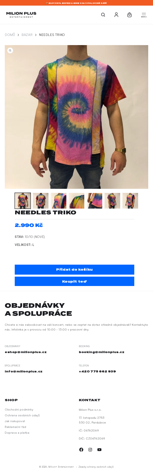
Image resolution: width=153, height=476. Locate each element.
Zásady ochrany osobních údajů (96, 466)
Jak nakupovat (15, 421)
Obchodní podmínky (19, 409)
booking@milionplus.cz (102, 352)
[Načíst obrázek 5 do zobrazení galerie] (94, 201)
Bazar (27, 35)
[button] (143, 14)
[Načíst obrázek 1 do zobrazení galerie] (23, 201)
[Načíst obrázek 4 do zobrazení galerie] (76, 201)
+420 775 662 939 (97, 371)
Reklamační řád (15, 426)
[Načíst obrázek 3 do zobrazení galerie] (59, 201)
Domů (10, 35)
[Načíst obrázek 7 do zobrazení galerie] (130, 201)
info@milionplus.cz (24, 371)
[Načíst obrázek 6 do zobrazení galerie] (112, 201)
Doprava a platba (17, 432)
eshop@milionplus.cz (26, 352)
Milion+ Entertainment (61, 466)
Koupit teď (74, 281)
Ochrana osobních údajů (22, 415)
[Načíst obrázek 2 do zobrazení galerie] (41, 201)
